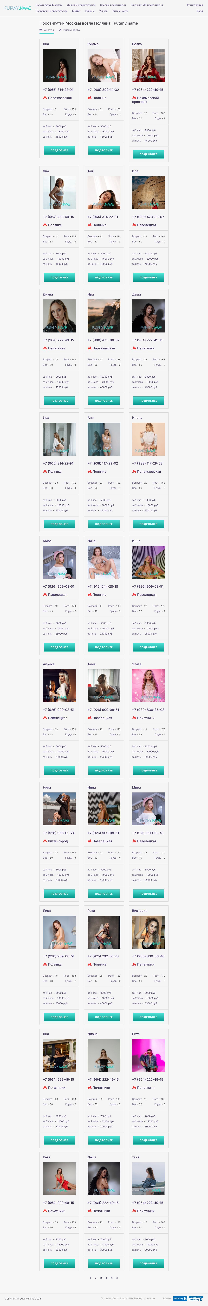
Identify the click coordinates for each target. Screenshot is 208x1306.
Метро (76, 11)
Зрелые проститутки (113, 5)
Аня (91, 171)
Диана (48, 294)
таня (135, 1157)
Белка (137, 44)
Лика (91, 541)
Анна (92, 664)
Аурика (48, 664)
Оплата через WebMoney (127, 1298)
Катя (46, 1157)
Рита (91, 911)
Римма (93, 44)
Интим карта (120, 11)
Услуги (103, 11)
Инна (136, 541)
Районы (89, 11)
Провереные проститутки (51, 11)
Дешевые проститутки (81, 5)
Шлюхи (167, 1298)
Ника (47, 787)
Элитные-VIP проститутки (147, 5)
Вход (200, 11)
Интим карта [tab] (71, 30)
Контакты (149, 1298)
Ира (135, 171)
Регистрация (195, 5)
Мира (47, 541)
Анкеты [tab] (48, 30)
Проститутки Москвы (49, 5)
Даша (136, 294)
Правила (106, 1298)
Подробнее (59, 150)
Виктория (139, 911)
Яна (46, 44)
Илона (137, 418)
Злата (136, 664)
